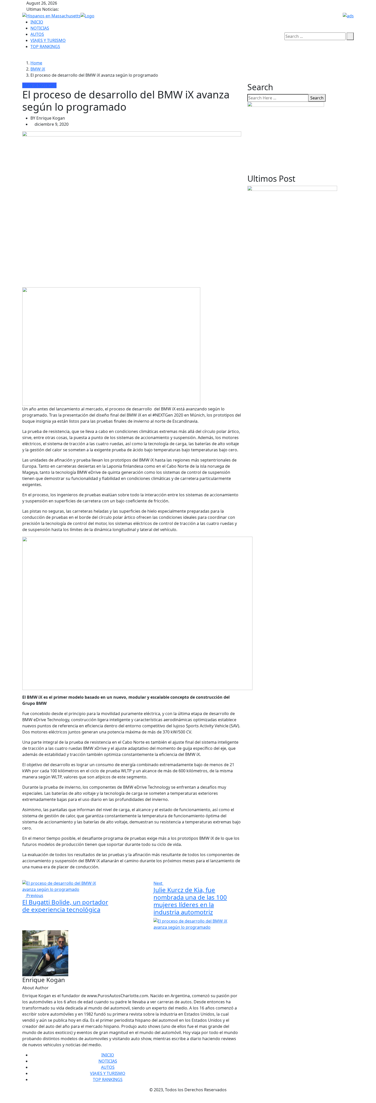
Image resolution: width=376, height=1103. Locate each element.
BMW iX (37, 69)
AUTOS (37, 34)
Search (317, 98)
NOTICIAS (39, 28)
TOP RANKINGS (45, 46)
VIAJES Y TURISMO (48, 40)
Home (36, 63)
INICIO (36, 22)
